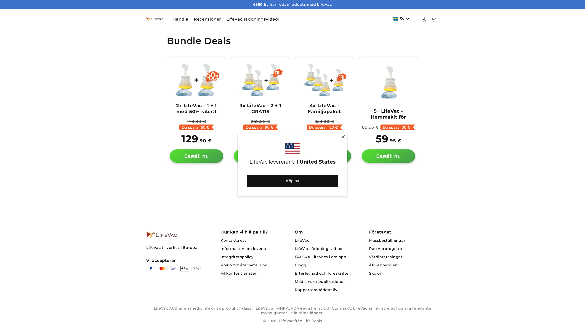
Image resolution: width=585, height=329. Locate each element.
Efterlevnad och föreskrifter (322, 273)
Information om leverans (245, 249)
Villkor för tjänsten (239, 273)
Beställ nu (196, 156)
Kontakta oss (234, 240)
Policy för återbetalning (244, 265)
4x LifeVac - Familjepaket (324, 108)
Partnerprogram (385, 249)
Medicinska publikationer (320, 281)
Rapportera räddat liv (316, 290)
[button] (402, 19)
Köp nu (292, 181)
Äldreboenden (383, 265)
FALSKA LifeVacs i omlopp (320, 257)
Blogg (300, 265)
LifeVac (302, 240)
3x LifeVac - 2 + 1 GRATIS (260, 108)
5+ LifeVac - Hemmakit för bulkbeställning (389, 117)
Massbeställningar (387, 240)
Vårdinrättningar (386, 257)
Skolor (375, 273)
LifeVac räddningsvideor (319, 249)
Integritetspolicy (237, 257)
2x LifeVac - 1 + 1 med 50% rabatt (196, 108)
